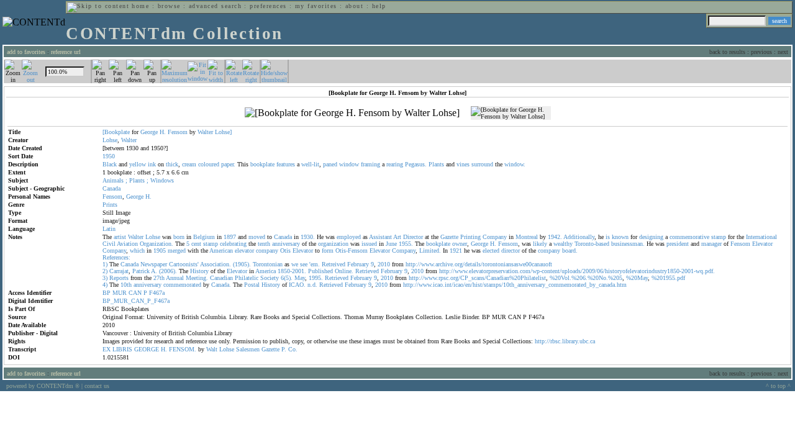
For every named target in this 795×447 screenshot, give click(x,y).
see (303, 264)
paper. (228, 164)
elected (491, 250)
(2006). (168, 271)
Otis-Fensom (351, 250)
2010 (384, 264)
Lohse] (223, 132)
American (221, 250)
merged (177, 250)
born (178, 236)
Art (397, 236)
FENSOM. (182, 349)
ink (152, 164)
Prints (109, 204)
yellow (137, 164)
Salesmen (248, 349)
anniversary (286, 243)
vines (463, 164)
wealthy (563, 243)
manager (711, 243)
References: (116, 257)
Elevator (762, 243)
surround (482, 164)
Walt (211, 349)
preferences (268, 5)
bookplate (262, 164)
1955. (406, 243)
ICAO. (297, 284)
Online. (344, 271)
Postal (252, 284)
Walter (205, 132)
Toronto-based (592, 243)
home (140, 5)
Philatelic (246, 277)
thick (172, 164)
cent (196, 243)
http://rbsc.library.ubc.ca (565, 341)
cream (189, 164)
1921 (456, 250)
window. (514, 164)
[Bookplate (116, 132)
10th (126, 284)
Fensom (178, 132)
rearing (394, 164)
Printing (470, 236)
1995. (316, 277)
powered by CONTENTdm (43, 385)
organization (333, 243)
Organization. (156, 243)
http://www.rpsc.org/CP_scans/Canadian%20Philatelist (477, 277)
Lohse (109, 140)
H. (163, 132)
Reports (119, 277)
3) (104, 277)
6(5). (287, 277)
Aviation (127, 243)
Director (413, 236)
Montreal (527, 236)
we (294, 264)
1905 (159, 250)
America (265, 271)
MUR (119, 292)
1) (104, 264)
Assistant (380, 236)
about (354, 5)
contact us (96, 385)
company (267, 250)
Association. (215, 264)
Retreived (333, 264)
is (608, 236)
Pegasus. (416, 164)
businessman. (628, 243)
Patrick (141, 271)
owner (459, 243)
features (285, 164)
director (510, 250)
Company (495, 236)
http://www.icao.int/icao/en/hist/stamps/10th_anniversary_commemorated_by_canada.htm (515, 284)
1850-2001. (292, 271)
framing (370, 164)
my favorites (316, 5)
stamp (718, 236)
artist (120, 236)
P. (283, 349)
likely (540, 243)
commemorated (182, 284)
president (677, 243)
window (349, 164)
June (391, 243)
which (137, 250)
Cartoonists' (184, 264)
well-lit (310, 164)
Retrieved (367, 271)
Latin (109, 228)
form (328, 250)
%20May (637, 277)
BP (106, 292)
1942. (555, 236)
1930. (308, 236)
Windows (162, 180)
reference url (66, 51)
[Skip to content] (98, 5)
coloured (208, 164)
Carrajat (119, 271)
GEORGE (146, 349)
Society (269, 277)
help (379, 5)
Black (109, 164)
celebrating (233, 243)
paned (330, 164)
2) (104, 271)
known (620, 236)
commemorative (689, 236)
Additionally (578, 236)
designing (651, 236)
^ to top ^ (778, 385)
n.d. (312, 284)
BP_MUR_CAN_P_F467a (136, 300)
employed (349, 236)
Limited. (430, 250)
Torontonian (268, 264)
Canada (111, 188)
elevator (244, 250)
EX (106, 349)
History (199, 271)
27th (159, 277)
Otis (285, 250)
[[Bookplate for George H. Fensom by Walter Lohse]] (352, 113)
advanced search (215, 5)
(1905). (242, 264)
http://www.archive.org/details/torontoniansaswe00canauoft (479, 264)
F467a (157, 292)
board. (570, 250)
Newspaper (153, 264)
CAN (135, 292)
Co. (293, 349)
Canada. (221, 284)
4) (104, 284)
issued (369, 243)
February (358, 264)
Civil (109, 243)
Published (320, 271)
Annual (175, 277)
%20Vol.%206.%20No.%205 (586, 277)
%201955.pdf (668, 277)
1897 (230, 236)
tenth (264, 243)
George (149, 132)
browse (169, 5)
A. (154, 271)
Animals (113, 180)
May (299, 277)
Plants (436, 164)
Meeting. (197, 277)
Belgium (204, 236)
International (761, 236)
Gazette (449, 236)
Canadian (221, 277)
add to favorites (26, 51)
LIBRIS (122, 349)
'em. (314, 264)
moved (256, 236)
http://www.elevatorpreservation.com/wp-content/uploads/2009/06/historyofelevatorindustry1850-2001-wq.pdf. (577, 271)
